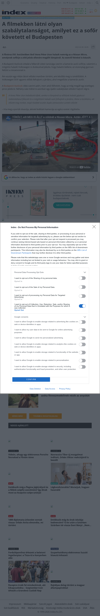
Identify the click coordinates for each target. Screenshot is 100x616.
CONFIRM (31, 379)
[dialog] (50, 308)
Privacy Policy (64, 389)
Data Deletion (35, 389)
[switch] (82, 278)
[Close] (94, 227)
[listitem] (50, 272)
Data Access (50, 389)
